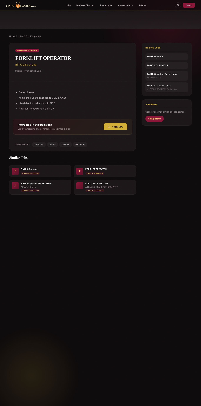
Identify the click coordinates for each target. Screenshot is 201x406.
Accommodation (125, 5)
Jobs (68, 5)
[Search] (178, 5)
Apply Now (117, 126)
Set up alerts (154, 119)
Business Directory (85, 5)
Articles (142, 5)
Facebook (38, 144)
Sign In (189, 5)
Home (12, 36)
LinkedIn (65, 144)
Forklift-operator (33, 36)
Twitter (52, 144)
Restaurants (106, 5)
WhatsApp (80, 144)
